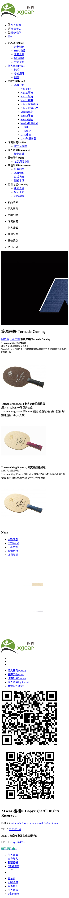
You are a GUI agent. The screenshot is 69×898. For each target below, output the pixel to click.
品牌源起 (19, 173)
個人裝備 (18, 682)
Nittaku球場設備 (29, 104)
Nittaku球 (26, 89)
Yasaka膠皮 (27, 111)
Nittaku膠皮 (27, 92)
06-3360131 (15, 829)
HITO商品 (20, 50)
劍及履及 (19, 196)
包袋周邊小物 (22, 161)
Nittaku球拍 (27, 96)
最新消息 (19, 46)
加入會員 (15, 25)
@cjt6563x (19, 842)
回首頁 (5, 339)
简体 (10, 36)
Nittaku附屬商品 (29, 108)
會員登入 (15, 29)
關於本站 (19, 180)
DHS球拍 (26, 134)
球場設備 (17, 678)
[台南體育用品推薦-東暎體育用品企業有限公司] (17, 16)
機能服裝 (19, 154)
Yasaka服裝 (27, 119)
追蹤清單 (13, 882)
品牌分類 (19, 85)
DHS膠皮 (26, 131)
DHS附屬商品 (28, 138)
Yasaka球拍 (27, 115)
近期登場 (19, 62)
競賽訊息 (19, 169)
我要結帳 (13, 893)
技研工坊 (19, 192)
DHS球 (24, 127)
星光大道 (19, 188)
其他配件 (16, 686)
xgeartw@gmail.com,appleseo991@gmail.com (34, 823)
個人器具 (16, 66)
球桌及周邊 (20, 146)
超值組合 (19, 58)
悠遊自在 (19, 176)
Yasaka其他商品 (29, 123)
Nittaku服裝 (27, 100)
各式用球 (19, 73)
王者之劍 (19, 54)
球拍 (16, 69)
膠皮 (16, 77)
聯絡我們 (15, 32)
